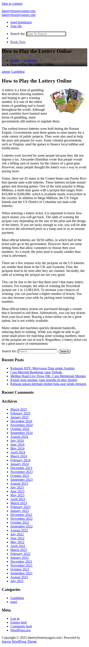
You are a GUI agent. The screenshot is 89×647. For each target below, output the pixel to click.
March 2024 (18, 456)
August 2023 (19, 483)
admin (6, 71)
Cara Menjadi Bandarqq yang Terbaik (36, 372)
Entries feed (18, 622)
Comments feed (21, 626)
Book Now (18, 42)
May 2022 (17, 542)
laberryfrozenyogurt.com (18, 11)
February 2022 (20, 554)
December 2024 (21, 421)
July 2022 (17, 534)
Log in (14, 618)
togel (13, 602)
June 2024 (17, 444)
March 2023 (18, 503)
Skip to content (12, 3)
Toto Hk (16, 26)
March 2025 (18, 409)
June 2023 (17, 491)
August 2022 (19, 530)
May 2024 (17, 448)
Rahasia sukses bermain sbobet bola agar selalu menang (48, 384)
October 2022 (19, 522)
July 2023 (17, 487)
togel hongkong (21, 22)
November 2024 (21, 425)
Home (14, 60)
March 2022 (18, 550)
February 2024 (20, 460)
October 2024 (19, 429)
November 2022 (21, 518)
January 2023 (19, 511)
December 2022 (21, 515)
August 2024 (19, 437)
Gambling (31, 60)
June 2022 (17, 538)
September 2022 (21, 526)
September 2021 (21, 573)
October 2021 (19, 569)
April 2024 (17, 452)
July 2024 (17, 440)
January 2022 (19, 557)
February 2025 (20, 413)
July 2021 (17, 581)
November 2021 (21, 565)
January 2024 (19, 464)
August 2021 (19, 577)
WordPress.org (20, 630)
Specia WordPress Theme (19, 641)
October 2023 (19, 476)
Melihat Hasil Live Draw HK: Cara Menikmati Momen (48, 376)
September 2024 (21, 433)
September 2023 (21, 479)
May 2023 (17, 495)
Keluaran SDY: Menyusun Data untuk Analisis (42, 368)
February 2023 (20, 507)
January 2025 (19, 417)
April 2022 (17, 546)
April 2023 (17, 499)
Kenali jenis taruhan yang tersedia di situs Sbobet (43, 380)
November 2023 (21, 472)
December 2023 (21, 468)
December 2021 (21, 561)
